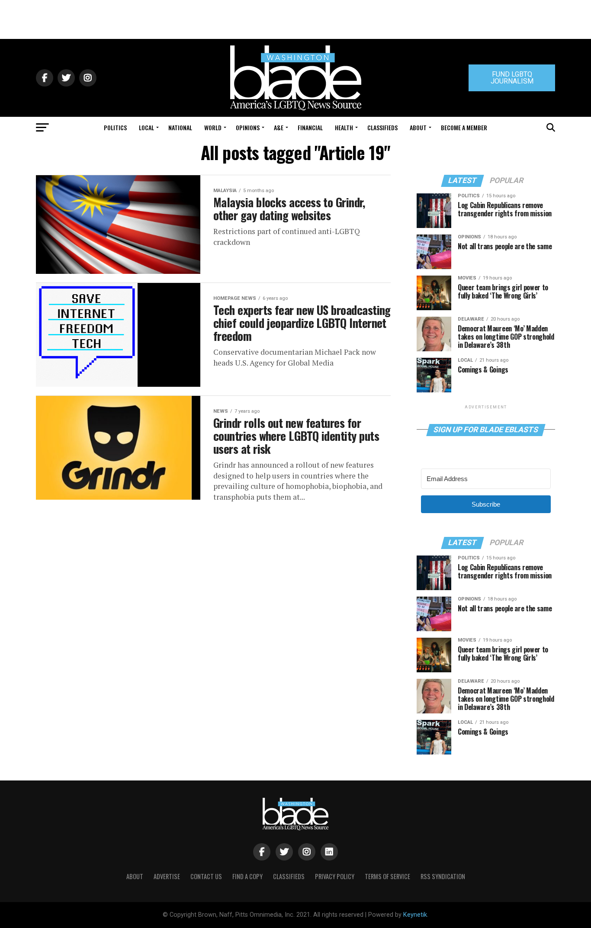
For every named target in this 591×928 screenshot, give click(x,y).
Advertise (167, 876)
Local (146, 127)
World (213, 127)
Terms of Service (387, 876)
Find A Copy (247, 876)
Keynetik (415, 914)
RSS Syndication (443, 876)
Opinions (248, 127)
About (418, 127)
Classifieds (382, 127)
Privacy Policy (334, 876)
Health (344, 127)
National (180, 127)
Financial (310, 127)
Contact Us (206, 876)
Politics (115, 127)
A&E (278, 127)
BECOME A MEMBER (464, 127)
